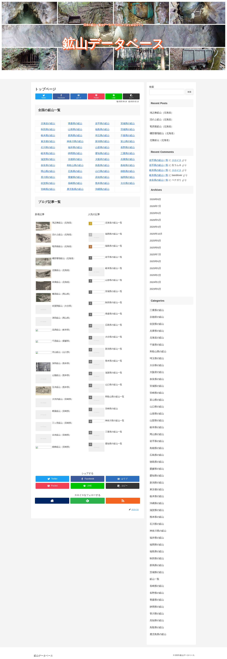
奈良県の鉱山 (48, 165)
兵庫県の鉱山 (128, 159)
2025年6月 (155, 261)
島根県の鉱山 (128, 165)
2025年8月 (155, 247)
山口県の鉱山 (102, 171)
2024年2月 (155, 282)
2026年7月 (155, 206)
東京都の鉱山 (48, 141)
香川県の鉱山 (48, 177)
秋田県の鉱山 (48, 129)
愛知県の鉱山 (102, 153)
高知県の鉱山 (102, 177)
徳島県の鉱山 (128, 171)
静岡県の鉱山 (75, 153)
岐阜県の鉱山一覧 (158, 170)
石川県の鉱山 (48, 147)
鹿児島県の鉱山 (75, 189)
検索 (151, 87)
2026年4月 (155, 227)
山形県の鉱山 (75, 129)
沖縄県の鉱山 (102, 189)
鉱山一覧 (154, 579)
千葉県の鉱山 (128, 135)
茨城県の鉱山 (128, 129)
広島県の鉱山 (75, 171)
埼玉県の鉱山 (102, 135)
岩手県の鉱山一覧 (158, 160)
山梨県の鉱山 (102, 147)
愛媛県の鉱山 (75, 177)
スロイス (176, 160)
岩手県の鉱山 (102, 123)
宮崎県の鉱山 (48, 189)
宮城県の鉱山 (128, 123)
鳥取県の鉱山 (102, 165)
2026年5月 (155, 220)
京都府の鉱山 (75, 159)
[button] (131, 96)
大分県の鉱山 (128, 183)
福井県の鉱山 (75, 147)
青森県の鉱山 (75, 123)
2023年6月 (155, 289)
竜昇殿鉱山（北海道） (161, 126)
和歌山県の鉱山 (75, 165)
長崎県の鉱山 (75, 183)
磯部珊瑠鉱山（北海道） (163, 133)
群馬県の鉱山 (75, 135)
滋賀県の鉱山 (48, 159)
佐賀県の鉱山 (48, 183)
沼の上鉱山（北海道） (161, 119)
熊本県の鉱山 (102, 183)
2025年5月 (155, 268)
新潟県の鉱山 (102, 141)
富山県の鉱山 (128, 141)
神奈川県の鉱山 (75, 141)
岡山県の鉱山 (48, 171)
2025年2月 (155, 275)
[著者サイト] (52, 501)
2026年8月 (155, 199)
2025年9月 (155, 240)
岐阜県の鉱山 (48, 153)
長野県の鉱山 (128, 147)
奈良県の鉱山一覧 (158, 180)
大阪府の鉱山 (102, 159)
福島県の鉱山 (102, 129)
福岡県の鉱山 (128, 177)
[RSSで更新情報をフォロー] (123, 501)
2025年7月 (155, 254)
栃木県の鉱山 (48, 135)
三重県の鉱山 (128, 153)
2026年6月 (155, 213)
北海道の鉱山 (48, 123)
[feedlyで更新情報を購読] (87, 501)
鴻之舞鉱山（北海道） (161, 112)
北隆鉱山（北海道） (160, 140)
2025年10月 (156, 233)
